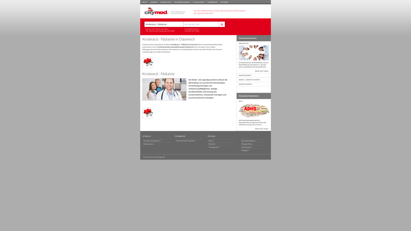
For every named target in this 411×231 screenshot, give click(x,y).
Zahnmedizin (246, 147)
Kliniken (212, 144)
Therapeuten (214, 147)
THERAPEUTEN (165, 2)
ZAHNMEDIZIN (212, 2)
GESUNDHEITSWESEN (182, 2)
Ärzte (211, 141)
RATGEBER (224, 2)
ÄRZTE (144, 2)
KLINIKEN (153, 2)
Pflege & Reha (246, 144)
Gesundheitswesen (248, 141)
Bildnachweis (148, 144)
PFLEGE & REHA (198, 2)
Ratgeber (245, 150)
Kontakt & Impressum (151, 141)
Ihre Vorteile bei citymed (185, 141)
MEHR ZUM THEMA (261, 71)
